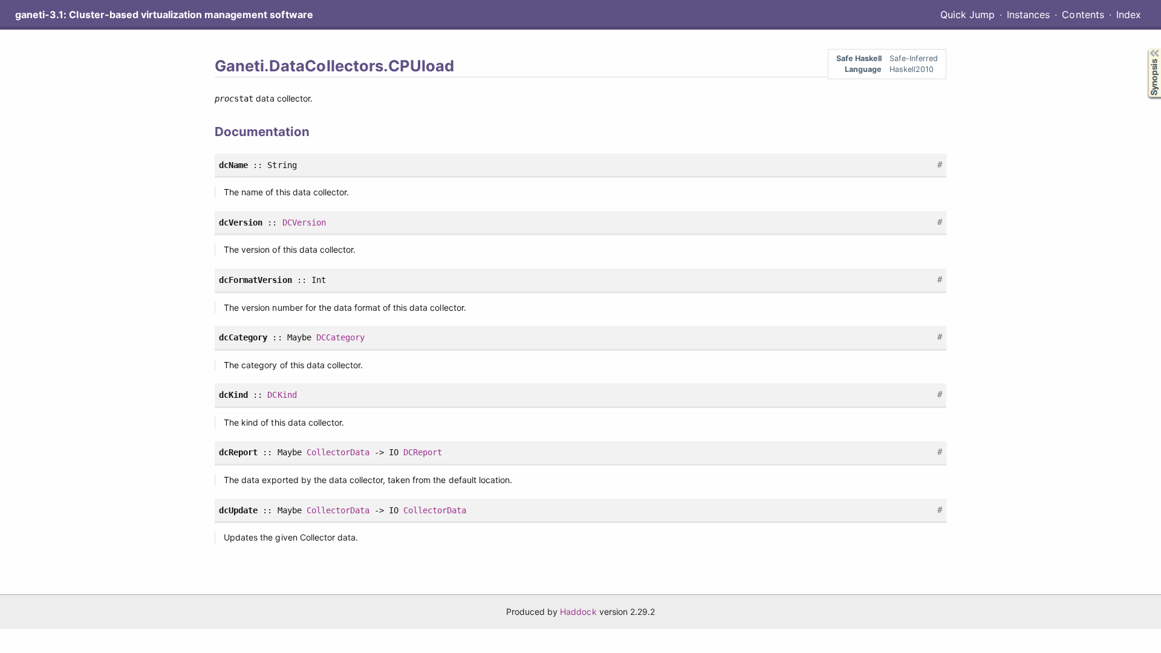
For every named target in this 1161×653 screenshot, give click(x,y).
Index (1128, 14)
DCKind (281, 395)
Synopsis (1145, 48)
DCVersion (304, 222)
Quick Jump (967, 14)
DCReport (422, 452)
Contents (1083, 14)
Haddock (578, 611)
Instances (1028, 14)
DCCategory (340, 337)
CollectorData (338, 452)
